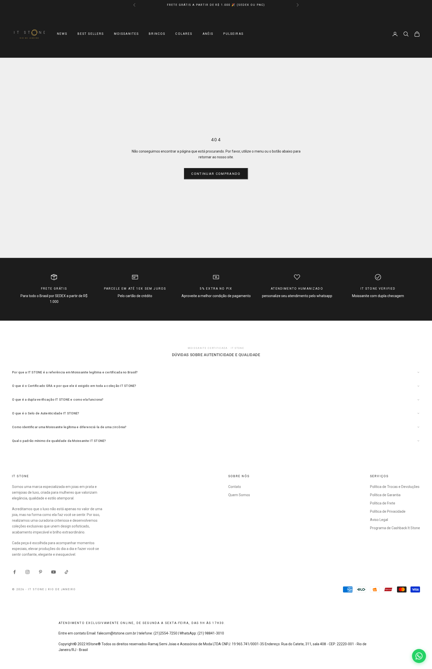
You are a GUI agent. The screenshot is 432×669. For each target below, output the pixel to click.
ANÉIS (208, 34)
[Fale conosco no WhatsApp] (419, 656)
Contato (234, 487)
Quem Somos (239, 495)
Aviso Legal (379, 520)
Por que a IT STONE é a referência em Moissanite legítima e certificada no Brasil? (75, 372)
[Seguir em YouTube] (53, 571)
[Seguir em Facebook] (14, 571)
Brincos (157, 34)
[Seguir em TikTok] (66, 571)
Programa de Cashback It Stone (395, 528)
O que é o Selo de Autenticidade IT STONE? (45, 413)
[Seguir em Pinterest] (40, 571)
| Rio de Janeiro (61, 589)
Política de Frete (382, 503)
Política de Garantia (385, 495)
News (62, 34)
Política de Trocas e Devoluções (395, 487)
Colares (183, 34)
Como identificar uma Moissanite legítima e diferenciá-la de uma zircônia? (69, 427)
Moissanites (126, 34)
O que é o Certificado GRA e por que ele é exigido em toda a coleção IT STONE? (74, 386)
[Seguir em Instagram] (27, 571)
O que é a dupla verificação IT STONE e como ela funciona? (58, 399)
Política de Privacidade (388, 511)
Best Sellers (91, 34)
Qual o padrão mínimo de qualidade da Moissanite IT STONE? (59, 441)
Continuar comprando (215, 174)
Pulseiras (233, 34)
